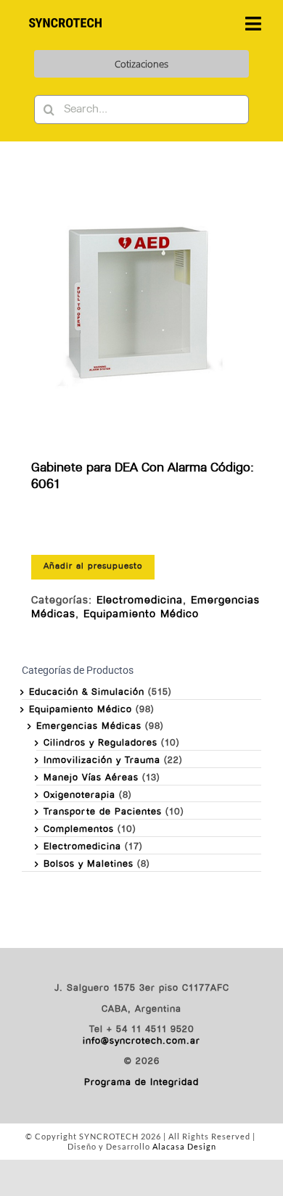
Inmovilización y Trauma (102, 760)
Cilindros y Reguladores (100, 743)
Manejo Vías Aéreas (91, 778)
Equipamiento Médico (141, 614)
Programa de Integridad (141, 1082)
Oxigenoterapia (79, 795)
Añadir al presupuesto (93, 566)
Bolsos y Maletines (89, 864)
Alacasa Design (184, 1146)
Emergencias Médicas (89, 726)
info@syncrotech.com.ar (141, 1041)
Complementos (79, 829)
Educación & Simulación (86, 692)
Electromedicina (140, 600)
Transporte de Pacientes (103, 812)
